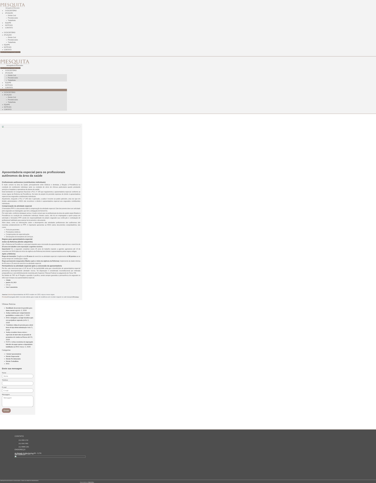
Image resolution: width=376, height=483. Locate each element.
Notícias (9, 25)
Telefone (5, 380)
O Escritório (11, 10)
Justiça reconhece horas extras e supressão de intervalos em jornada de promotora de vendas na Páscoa (18, 334)
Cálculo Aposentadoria (13, 354)
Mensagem (6, 394)
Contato (9, 28)
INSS (7, 364)
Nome (4, 373)
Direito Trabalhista (12, 361)
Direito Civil (12, 15)
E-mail (4, 387)
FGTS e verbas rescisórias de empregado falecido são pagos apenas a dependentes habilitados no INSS (19, 344)
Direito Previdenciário (13, 359)
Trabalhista (12, 20)
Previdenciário (13, 18)
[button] (33, 30)
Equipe (8, 23)
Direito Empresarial (12, 356)
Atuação (9, 13)
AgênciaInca (91, 482)
